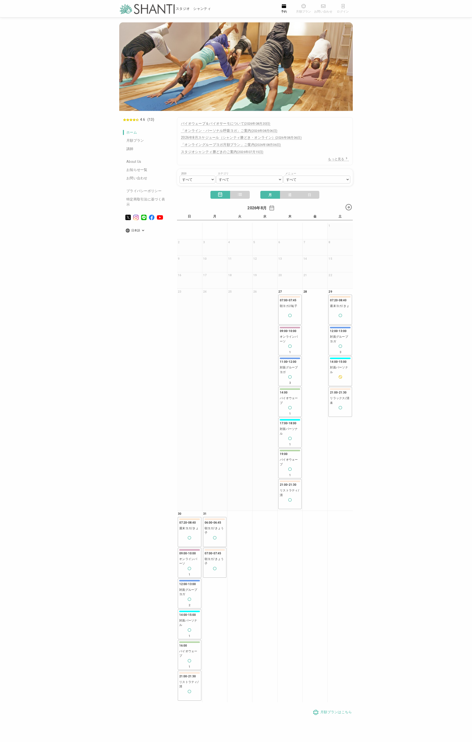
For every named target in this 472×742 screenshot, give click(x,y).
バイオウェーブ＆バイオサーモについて (225, 123)
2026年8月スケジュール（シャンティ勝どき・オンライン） (241, 137)
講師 (129, 149)
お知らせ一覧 (137, 170)
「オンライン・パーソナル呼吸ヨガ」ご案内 (229, 131)
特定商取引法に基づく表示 (145, 202)
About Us (133, 162)
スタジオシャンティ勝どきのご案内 (222, 152)
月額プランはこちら (336, 712)
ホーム (131, 132)
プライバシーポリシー (144, 191)
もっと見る (336, 159)
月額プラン (135, 140)
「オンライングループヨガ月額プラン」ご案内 (231, 145)
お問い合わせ (137, 178)
